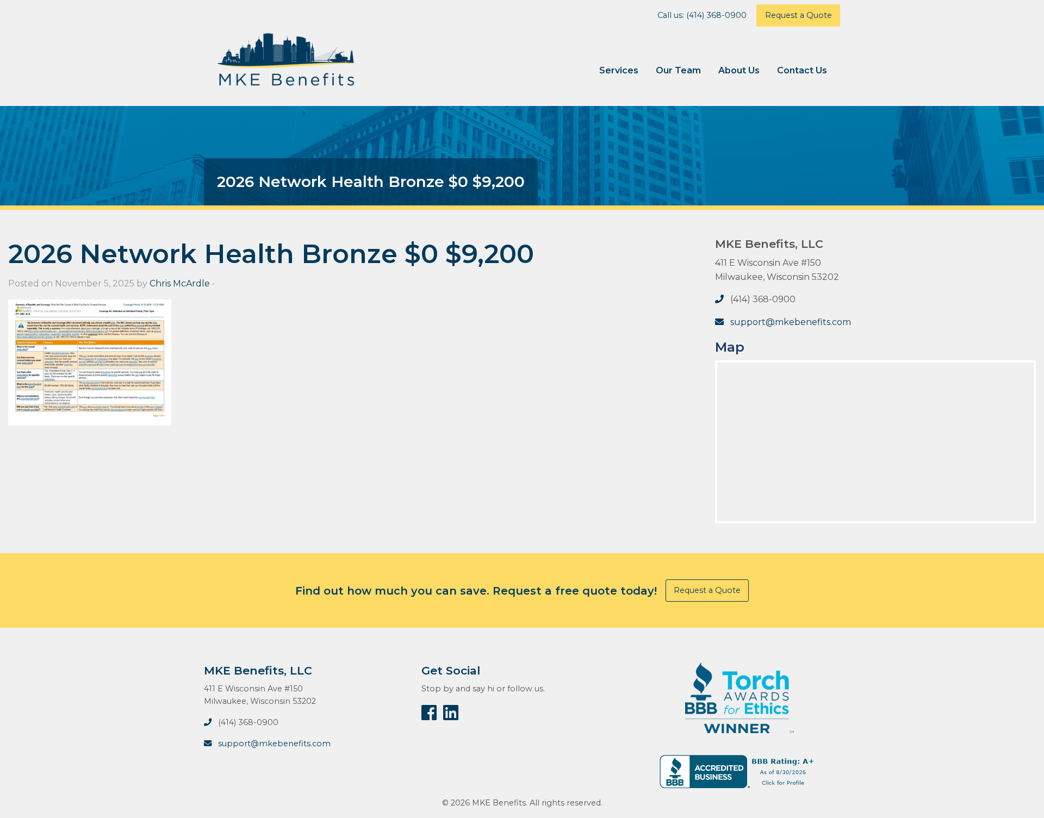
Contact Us (802, 70)
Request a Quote (798, 15)
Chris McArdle (180, 283)
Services (618, 70)
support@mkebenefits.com (790, 322)
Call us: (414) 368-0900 (702, 15)
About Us (739, 70)
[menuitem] (619, 70)
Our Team (678, 70)
